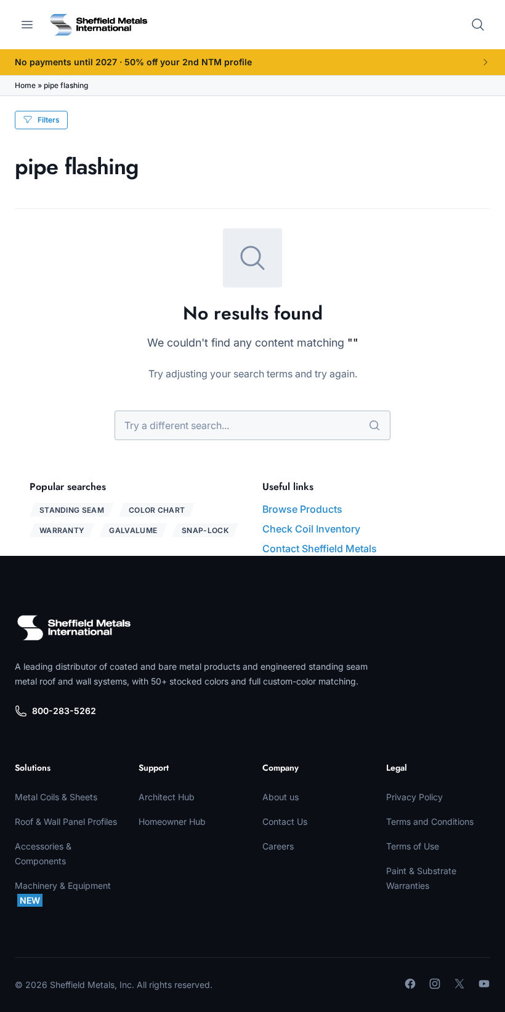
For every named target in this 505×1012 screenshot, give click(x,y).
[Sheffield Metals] (74, 628)
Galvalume (133, 530)
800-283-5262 (64, 710)
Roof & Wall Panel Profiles (66, 821)
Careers (278, 846)
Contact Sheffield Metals (319, 548)
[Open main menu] (27, 24)
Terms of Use (412, 846)
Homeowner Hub (172, 821)
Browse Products (302, 509)
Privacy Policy (414, 797)
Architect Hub (167, 797)
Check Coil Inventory (311, 529)
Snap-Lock (205, 530)
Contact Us (284, 821)
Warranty (61, 530)
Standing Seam (71, 510)
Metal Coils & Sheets (56, 797)
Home (25, 85)
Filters (49, 119)
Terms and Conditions (430, 821)
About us (280, 797)
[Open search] (478, 24)
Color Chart (157, 510)
